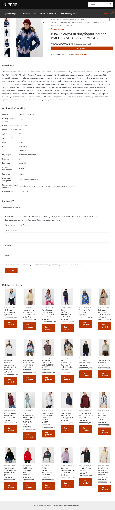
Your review (11, 230)
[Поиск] (110, 4)
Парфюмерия (27, 14)
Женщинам (60, 19)
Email (8, 255)
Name (8, 246)
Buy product (82, 48)
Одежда (61, 22)
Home (53, 19)
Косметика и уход (68, 14)
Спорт (68, 19)
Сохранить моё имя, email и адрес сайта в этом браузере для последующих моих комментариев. (45, 265)
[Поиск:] (98, 4)
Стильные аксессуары (47, 14)
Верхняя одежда (71, 22)
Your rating (11, 225)
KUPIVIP (9, 4)
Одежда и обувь (10, 14)
